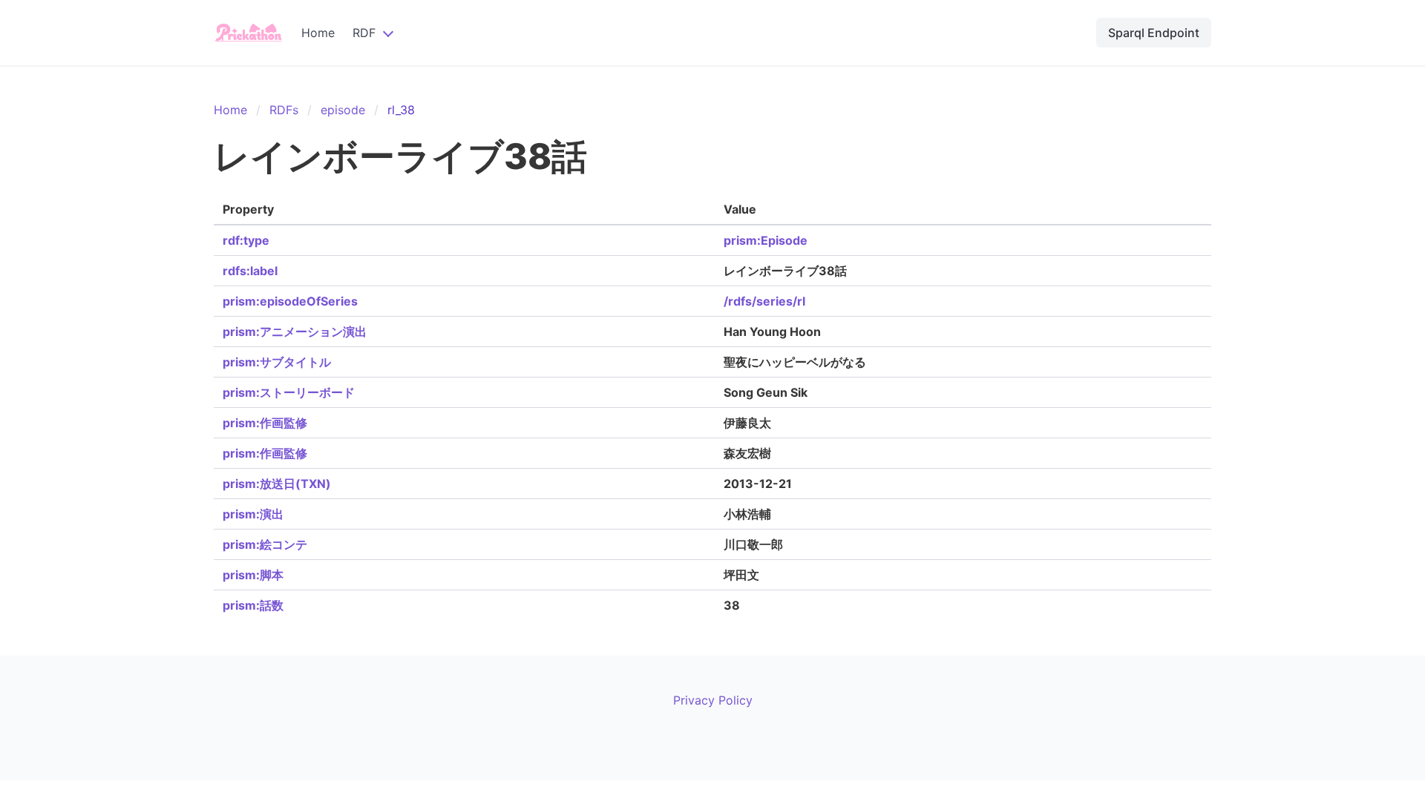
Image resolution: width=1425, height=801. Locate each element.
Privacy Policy (713, 700)
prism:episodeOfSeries (290, 301)
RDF (364, 32)
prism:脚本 (253, 574)
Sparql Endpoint (1153, 32)
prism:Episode (766, 240)
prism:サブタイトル (277, 362)
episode (343, 109)
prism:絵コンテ (265, 544)
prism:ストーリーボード (289, 392)
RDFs (283, 109)
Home (318, 32)
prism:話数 (253, 605)
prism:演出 (253, 514)
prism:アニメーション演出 (295, 331)
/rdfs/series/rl (764, 301)
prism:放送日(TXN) (277, 483)
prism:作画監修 (265, 422)
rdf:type (246, 240)
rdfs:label (250, 270)
